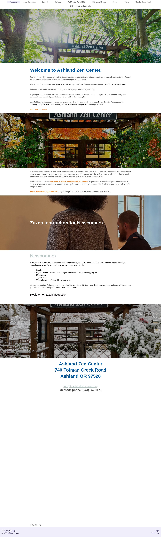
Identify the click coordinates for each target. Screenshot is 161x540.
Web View (155, 533)
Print (6, 530)
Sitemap (12, 530)
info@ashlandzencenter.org (81, 386)
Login (157, 530)
